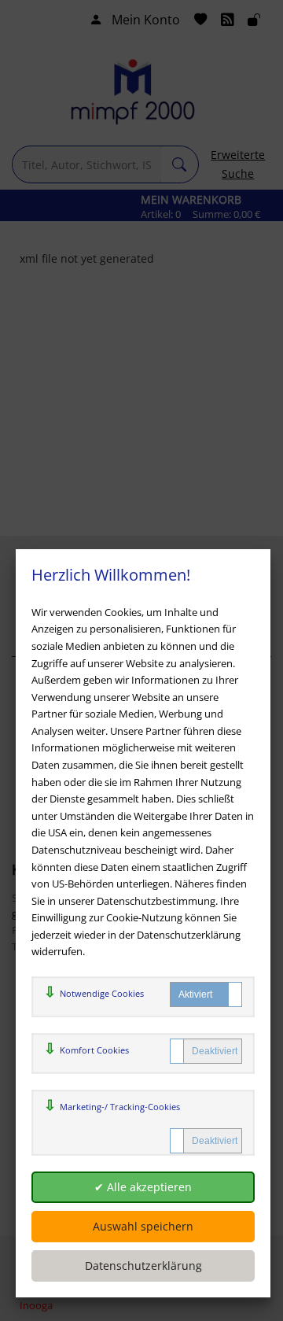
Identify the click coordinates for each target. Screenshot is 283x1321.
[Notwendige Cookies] (206, 994)
